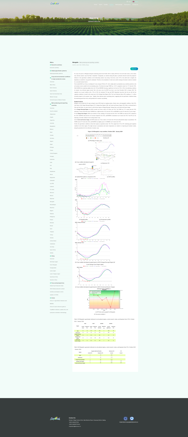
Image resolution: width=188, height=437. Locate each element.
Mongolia (52, 201)
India (51, 162)
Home (95, 4)
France (51, 150)
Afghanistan (52, 114)
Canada (51, 135)
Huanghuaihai (53, 267)
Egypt (51, 144)
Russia (51, 225)
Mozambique (53, 204)
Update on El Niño (54, 294)
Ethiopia (52, 147)
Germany (52, 138)
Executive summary (54, 67)
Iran (51, 165)
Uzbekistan (52, 243)
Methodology (118, 4)
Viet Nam (52, 246)
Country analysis (54, 111)
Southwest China (54, 276)
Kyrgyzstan (52, 177)
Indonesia (52, 159)
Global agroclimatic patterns (56, 73)
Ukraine (51, 237)
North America (53, 87)
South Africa (53, 249)
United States (53, 240)
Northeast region (54, 261)
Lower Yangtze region (55, 273)
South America (53, 90)
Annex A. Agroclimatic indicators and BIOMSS (58, 302)
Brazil (51, 132)
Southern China (53, 279)
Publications (127, 4)
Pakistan (52, 213)
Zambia (51, 252)
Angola (51, 117)
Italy (51, 168)
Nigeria (51, 210)
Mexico (51, 195)
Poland (51, 219)
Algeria (51, 141)
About (100, 4)
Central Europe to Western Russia (57, 99)
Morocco (52, 192)
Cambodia (52, 180)
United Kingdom (53, 153)
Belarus (51, 129)
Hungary (52, 156)
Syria (51, 228)
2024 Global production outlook (57, 288)
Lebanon (52, 186)
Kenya (51, 174)
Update (106, 4)
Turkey (51, 234)
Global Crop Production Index (56, 285)
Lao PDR (52, 183)
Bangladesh (52, 126)
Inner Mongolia (53, 264)
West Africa (52, 84)
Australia (52, 123)
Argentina (52, 120)
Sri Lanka (52, 189)
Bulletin (112, 4)
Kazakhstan (52, 171)
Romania (52, 222)
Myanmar (52, 198)
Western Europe (53, 96)
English (136, 1)
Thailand (52, 231)
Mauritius (52, 207)
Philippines (52, 216)
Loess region (53, 270)
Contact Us (135, 4)
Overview (52, 81)
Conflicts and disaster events (56, 291)
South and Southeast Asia (56, 93)
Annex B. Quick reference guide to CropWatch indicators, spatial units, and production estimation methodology (59, 309)
